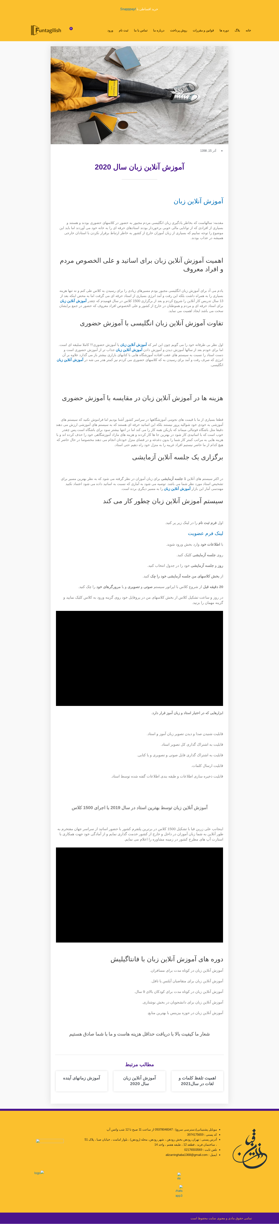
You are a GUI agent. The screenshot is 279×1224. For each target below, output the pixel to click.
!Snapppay (128, 9)
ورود (110, 30)
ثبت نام (123, 30)
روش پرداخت (178, 30)
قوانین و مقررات (203, 30)
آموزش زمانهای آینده (81, 1078)
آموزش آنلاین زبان (198, 201)
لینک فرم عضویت (205, 533)
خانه (248, 30)
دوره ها (224, 30)
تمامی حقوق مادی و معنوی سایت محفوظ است (221, 1218)
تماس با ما (140, 30)
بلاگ (237, 30)
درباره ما (158, 30)
